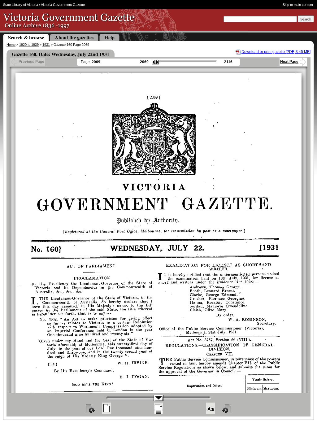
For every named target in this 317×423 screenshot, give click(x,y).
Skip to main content (298, 5)
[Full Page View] (106, 408)
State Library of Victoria (20, 5)
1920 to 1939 (29, 44)
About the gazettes (74, 37)
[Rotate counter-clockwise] (227, 408)
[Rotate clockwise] (90, 408)
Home (11, 44)
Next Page (289, 61)
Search (305, 19)
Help (109, 37)
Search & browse (26, 37)
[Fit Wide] (158, 408)
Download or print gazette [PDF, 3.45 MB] (275, 52)
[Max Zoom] (210, 408)
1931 (46, 44)
